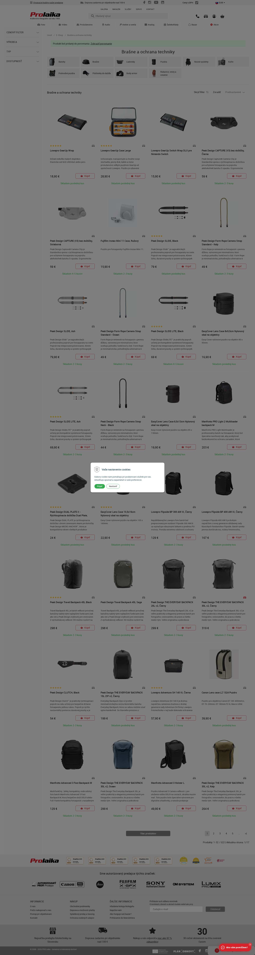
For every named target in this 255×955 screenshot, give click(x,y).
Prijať (99, 486)
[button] (250, 944)
